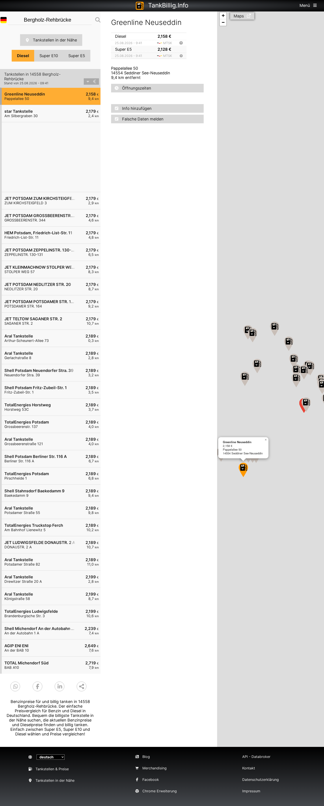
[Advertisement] (53, 157)
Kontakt (248, 768)
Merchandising (154, 768)
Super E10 (48, 55)
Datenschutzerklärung (260, 779)
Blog (146, 756)
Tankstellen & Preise (52, 769)
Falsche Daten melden (143, 119)
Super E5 (76, 55)
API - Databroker (256, 756)
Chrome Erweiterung (159, 791)
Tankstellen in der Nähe (55, 40)
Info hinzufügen (137, 108)
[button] (243, 470)
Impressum (251, 791)
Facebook (150, 779)
